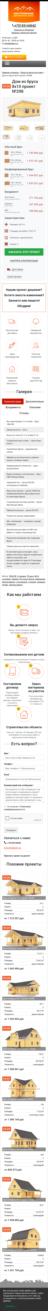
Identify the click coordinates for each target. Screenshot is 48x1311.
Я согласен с (17, 808)
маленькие (40, 579)
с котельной (21, 582)
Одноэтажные (8, 582)
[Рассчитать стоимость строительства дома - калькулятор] (14, 57)
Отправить (11, 830)
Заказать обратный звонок (24, 32)
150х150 (12, 576)
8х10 (37, 576)
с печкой (32, 582)
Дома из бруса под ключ (31, 72)
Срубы (5, 584)
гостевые (6, 579)
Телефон (8, 764)
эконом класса (16, 584)
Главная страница (10, 72)
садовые (41, 582)
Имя (6, 753)
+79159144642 (25, 25)
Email (6, 774)
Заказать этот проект (24, 252)
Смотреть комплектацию (24, 260)
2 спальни (21, 576)
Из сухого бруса (26, 579)
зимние (15, 579)
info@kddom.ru (11, 43)
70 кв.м (30, 576)
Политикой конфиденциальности (17, 808)
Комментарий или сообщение (19, 785)
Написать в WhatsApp (24, 30)
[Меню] (7, 64)
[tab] (13, 401)
